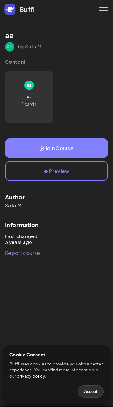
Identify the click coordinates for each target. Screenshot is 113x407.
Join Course (59, 148)
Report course (22, 253)
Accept (90, 391)
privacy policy (31, 376)
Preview (59, 171)
